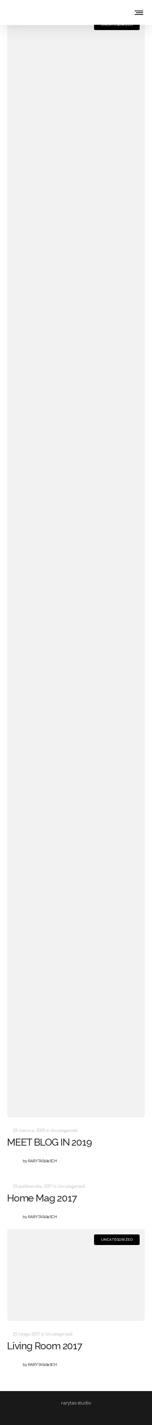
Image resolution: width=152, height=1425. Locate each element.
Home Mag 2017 (41, 1198)
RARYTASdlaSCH (40, 1161)
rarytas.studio (76, 1403)
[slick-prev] (17, 1109)
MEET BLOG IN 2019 (49, 1142)
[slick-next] (135, 1109)
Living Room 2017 (44, 1346)
